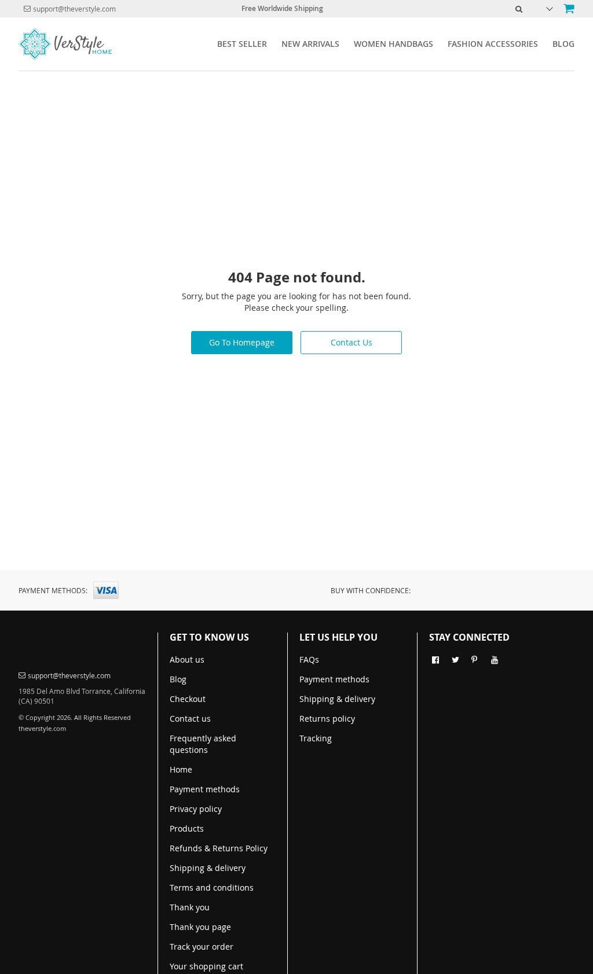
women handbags (393, 43)
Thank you (190, 907)
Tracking (315, 738)
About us (187, 659)
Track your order (201, 946)
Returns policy (327, 718)
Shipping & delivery (208, 867)
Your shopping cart (206, 966)
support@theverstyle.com (74, 8)
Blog (563, 43)
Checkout (188, 698)
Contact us (190, 718)
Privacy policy (196, 808)
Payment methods (205, 789)
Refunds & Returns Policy (219, 848)
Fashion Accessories (493, 43)
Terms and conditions (212, 887)
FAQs (309, 659)
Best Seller (242, 43)
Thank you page (200, 926)
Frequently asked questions (203, 744)
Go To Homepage (241, 342)
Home (181, 769)
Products (187, 828)
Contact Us (351, 342)
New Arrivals (310, 43)
